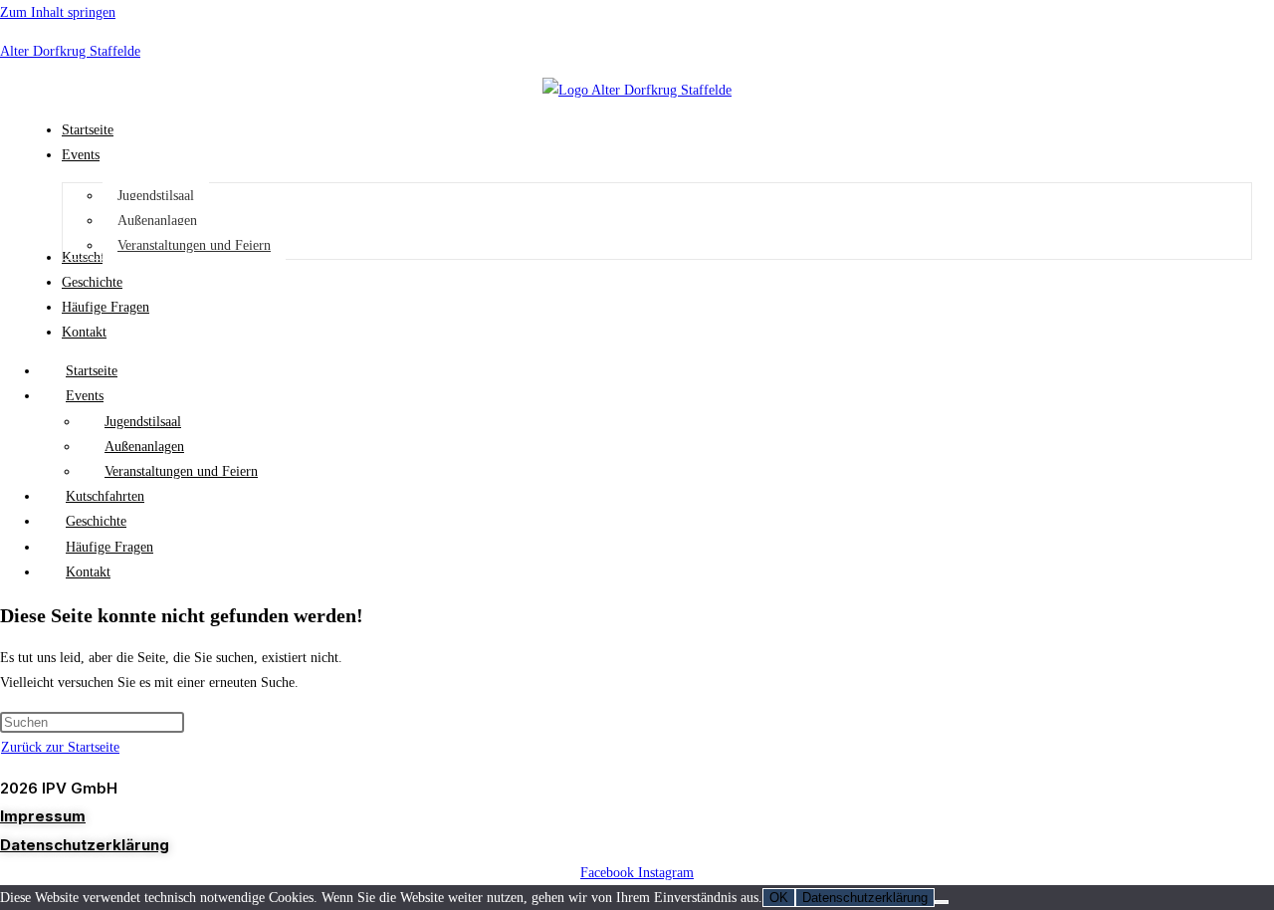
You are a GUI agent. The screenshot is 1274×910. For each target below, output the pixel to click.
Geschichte (96, 521)
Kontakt (88, 572)
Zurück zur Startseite (60, 747)
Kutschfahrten (105, 496)
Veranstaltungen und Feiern (181, 471)
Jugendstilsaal (143, 421)
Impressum (43, 815)
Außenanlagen (144, 446)
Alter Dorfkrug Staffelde (70, 51)
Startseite (91, 370)
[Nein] (942, 902)
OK (778, 897)
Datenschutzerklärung (84, 844)
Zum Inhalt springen (57, 12)
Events (85, 395)
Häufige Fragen (109, 547)
